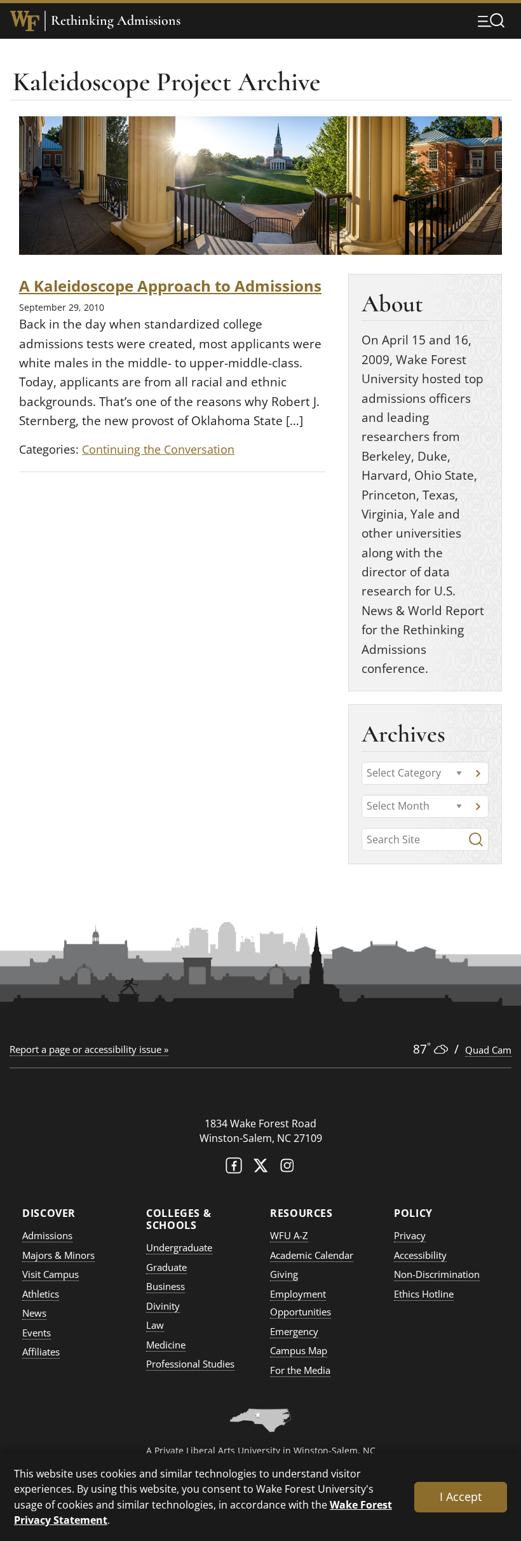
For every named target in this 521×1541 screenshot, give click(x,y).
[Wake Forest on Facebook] (234, 1168)
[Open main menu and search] (491, 20)
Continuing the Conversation (158, 449)
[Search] (476, 839)
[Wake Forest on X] (260, 1168)
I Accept (461, 1496)
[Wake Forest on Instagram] (287, 1168)
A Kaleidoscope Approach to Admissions (170, 285)
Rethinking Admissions (115, 21)
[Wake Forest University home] (24, 21)
